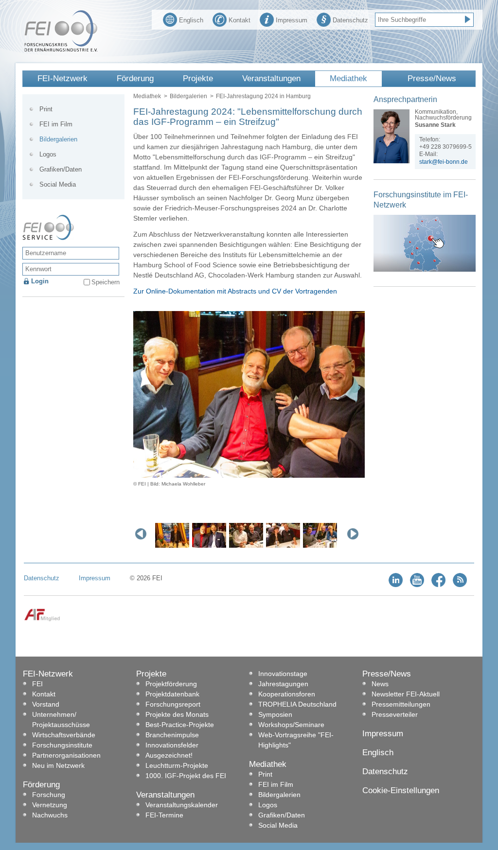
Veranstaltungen (271, 78)
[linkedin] (396, 585)
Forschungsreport (172, 704)
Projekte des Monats (177, 714)
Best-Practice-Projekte (179, 725)
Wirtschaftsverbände (63, 735)
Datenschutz (350, 20)
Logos (47, 154)
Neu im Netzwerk (58, 765)
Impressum (291, 20)
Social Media (57, 184)
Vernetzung (49, 805)
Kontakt (239, 20)
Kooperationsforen (286, 694)
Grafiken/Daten (60, 169)
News (380, 684)
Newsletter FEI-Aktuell (406, 694)
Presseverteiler (395, 714)
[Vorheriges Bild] (143, 534)
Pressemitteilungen (401, 704)
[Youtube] (417, 585)
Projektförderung (171, 684)
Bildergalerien (188, 96)
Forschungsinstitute (62, 745)
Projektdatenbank (172, 694)
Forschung (48, 794)
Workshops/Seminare (291, 725)
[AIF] (42, 619)
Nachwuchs (50, 815)
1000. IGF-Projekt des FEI (185, 776)
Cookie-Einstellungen (400, 790)
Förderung (135, 78)
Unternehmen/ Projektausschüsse (61, 720)
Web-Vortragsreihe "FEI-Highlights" (296, 740)
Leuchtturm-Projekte (176, 765)
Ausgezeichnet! (169, 755)
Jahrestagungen (283, 684)
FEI (37, 684)
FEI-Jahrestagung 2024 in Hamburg (263, 96)
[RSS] (460, 585)
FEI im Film (55, 124)
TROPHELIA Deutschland (297, 704)
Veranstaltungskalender (181, 805)
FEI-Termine (164, 815)
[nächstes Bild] (355, 534)
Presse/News (432, 78)
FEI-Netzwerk (62, 78)
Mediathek (348, 78)
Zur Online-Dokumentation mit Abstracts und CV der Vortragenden (235, 291)
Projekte (198, 78)
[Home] (61, 49)
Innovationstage (282, 673)
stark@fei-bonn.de (443, 161)
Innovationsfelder (171, 745)
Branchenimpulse (172, 735)
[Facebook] (438, 585)
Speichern (105, 282)
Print (46, 109)
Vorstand (45, 704)
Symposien (275, 714)
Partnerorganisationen (66, 755)
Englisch (191, 20)
